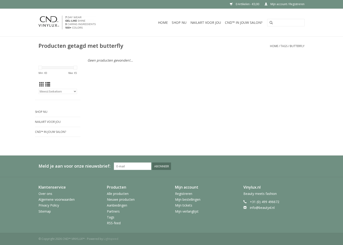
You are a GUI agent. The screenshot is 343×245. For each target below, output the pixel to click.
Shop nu (179, 22)
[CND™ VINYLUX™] (75, 22)
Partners (113, 211)
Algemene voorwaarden (56, 199)
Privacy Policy (48, 205)
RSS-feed (114, 223)
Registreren (183, 193)
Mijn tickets (183, 205)
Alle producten (118, 193)
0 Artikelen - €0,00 (247, 4)
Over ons (45, 193)
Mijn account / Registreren (287, 4)
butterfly (297, 46)
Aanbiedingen (117, 205)
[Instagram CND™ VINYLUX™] (300, 166)
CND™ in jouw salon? (243, 22)
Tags (283, 46)
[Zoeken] (271, 23)
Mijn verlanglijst (187, 211)
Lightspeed (111, 239)
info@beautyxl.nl (262, 207)
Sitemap (44, 211)
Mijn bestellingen (187, 199)
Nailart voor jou (205, 22)
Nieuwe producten (121, 199)
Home (163, 22)
